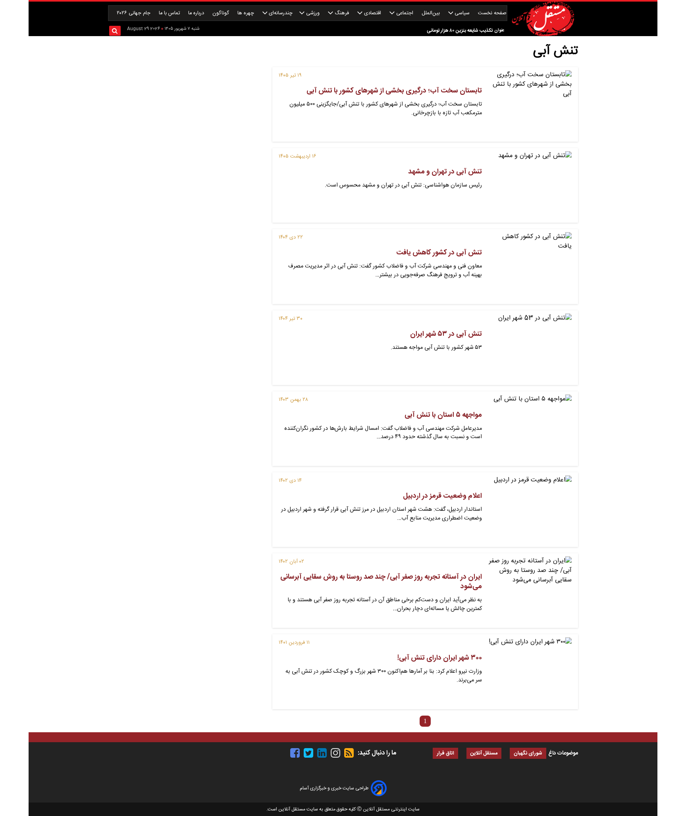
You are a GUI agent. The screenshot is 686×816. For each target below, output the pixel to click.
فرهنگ (342, 13)
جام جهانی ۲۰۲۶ (134, 13)
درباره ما (197, 13)
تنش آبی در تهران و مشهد (445, 172)
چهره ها (246, 13)
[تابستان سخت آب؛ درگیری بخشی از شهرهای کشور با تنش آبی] (530, 104)
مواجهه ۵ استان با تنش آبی (443, 415)
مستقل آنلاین (483, 753)
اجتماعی (405, 13)
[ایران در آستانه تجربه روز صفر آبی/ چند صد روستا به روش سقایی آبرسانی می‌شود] (530, 590)
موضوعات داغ (563, 753)
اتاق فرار (445, 753)
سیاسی (462, 13)
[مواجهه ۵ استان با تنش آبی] (530, 429)
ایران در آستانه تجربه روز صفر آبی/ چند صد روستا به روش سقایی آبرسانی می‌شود (381, 582)
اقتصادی (372, 13)
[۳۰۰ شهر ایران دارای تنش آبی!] (530, 671)
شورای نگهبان (528, 753)
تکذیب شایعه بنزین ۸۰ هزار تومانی (460, 31)
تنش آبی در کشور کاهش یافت (439, 253)
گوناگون (221, 13)
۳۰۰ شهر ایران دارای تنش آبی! (439, 658)
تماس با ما (170, 13)
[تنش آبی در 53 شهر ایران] (530, 348)
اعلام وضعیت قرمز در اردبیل (442, 496)
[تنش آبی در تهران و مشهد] (530, 185)
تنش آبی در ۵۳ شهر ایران (446, 334)
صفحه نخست (492, 13)
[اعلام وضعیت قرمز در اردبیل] (530, 509)
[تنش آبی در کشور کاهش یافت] (530, 266)
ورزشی (312, 13)
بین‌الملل (431, 13)
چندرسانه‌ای (280, 13)
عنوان (499, 30)
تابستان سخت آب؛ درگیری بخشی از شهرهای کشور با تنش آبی (394, 91)
